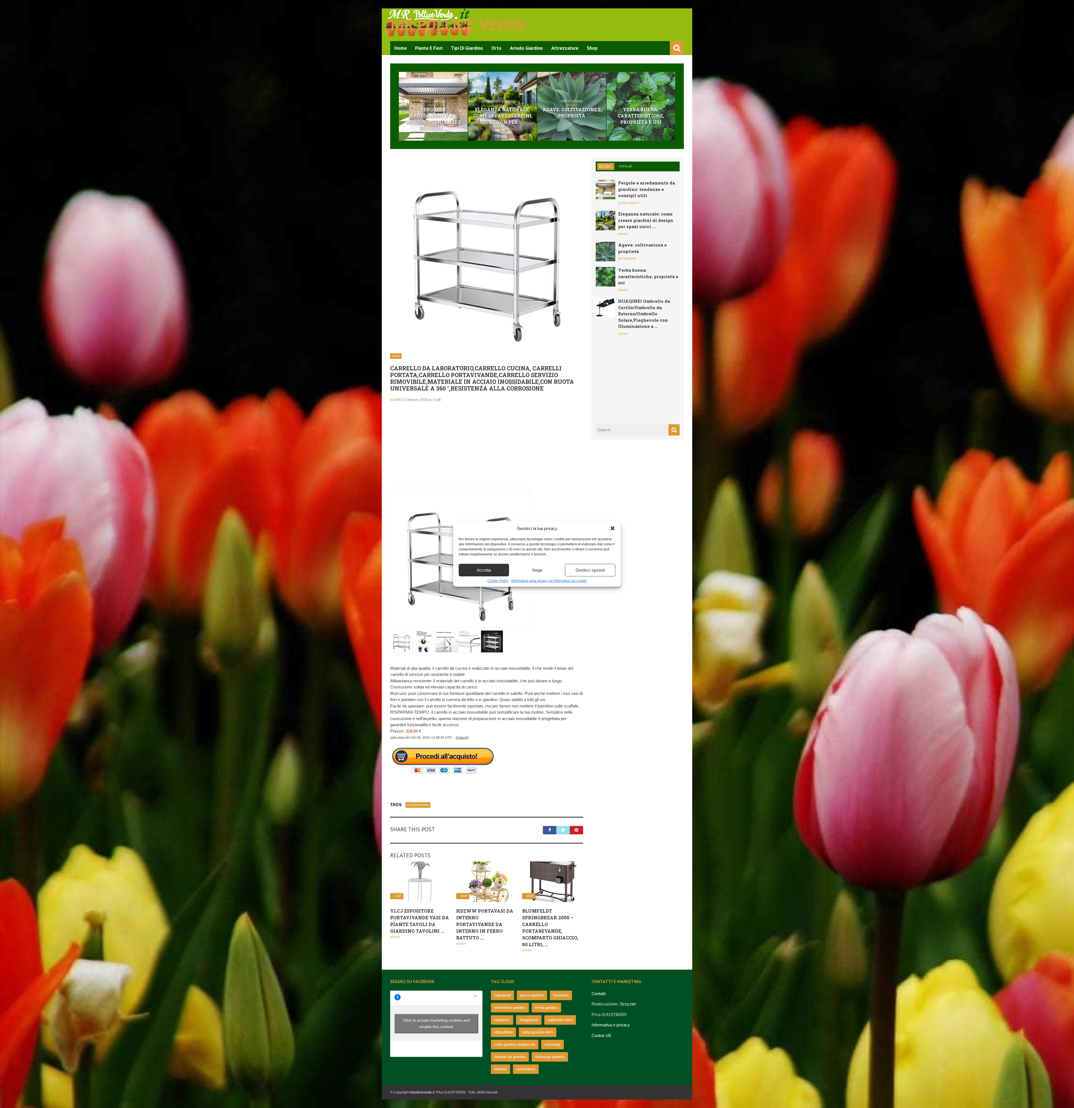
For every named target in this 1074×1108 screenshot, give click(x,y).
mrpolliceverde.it (421, 1092)
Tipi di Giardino (467, 48)
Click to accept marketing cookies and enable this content (436, 1023)
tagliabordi (502, 995)
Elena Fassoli (628, 203)
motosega (552, 1044)
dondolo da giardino (510, 1057)
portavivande (418, 805)
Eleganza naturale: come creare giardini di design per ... (502, 115)
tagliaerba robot (560, 1020)
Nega (537, 570)
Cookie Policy (497, 581)
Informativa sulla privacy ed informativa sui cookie (549, 581)
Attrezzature (564, 48)
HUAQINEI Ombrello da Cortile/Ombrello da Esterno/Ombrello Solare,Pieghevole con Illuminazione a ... (644, 313)
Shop (592, 48)
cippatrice (502, 1020)
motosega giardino (550, 1057)
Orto (496, 48)
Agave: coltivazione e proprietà (572, 112)
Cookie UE (601, 1035)
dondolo (500, 1069)
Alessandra (627, 259)
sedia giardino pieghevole (514, 1044)
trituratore (561, 995)
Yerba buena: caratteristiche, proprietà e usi (641, 115)
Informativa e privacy (611, 1024)
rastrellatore (525, 1069)
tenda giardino (546, 1007)
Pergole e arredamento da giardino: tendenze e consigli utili (646, 189)
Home (400, 48)
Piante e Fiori (428, 48)
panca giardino (532, 995)
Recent (605, 166)
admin (395, 399)
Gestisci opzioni (590, 570)
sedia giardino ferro (537, 1032)
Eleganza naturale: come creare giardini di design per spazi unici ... (645, 220)
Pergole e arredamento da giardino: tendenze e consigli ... (433, 118)
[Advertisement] (486, 448)
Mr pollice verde (458, 24)
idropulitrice (503, 1032)
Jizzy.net (628, 1004)
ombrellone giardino (510, 1007)
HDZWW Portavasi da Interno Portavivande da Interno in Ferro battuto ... (484, 924)
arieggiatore (528, 1020)
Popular (625, 166)
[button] (612, 528)
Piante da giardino (641, 101)
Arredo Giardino (526, 48)
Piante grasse (572, 101)
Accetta (484, 570)
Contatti (599, 993)
